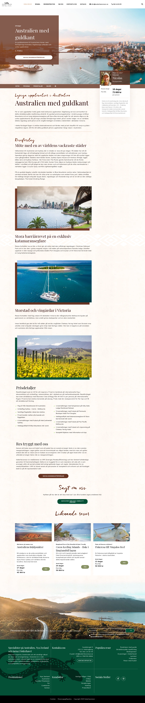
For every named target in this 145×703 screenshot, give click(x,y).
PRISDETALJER (38, 86)
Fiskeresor (133, 658)
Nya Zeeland (45, 676)
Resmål (37, 4)
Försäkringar (86, 683)
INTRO (17, 86)
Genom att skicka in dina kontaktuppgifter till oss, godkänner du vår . (110, 635)
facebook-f (118, 679)
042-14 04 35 (117, 4)
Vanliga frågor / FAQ (83, 676)
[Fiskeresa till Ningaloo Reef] (111, 532)
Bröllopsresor (132, 651)
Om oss (60, 4)
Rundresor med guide (128, 647)
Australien (46, 679)
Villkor (88, 679)
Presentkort (86, 688)
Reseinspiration (49, 4)
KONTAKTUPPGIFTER (85, 660)
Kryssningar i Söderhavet (127, 654)
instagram (123, 679)
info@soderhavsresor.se (84, 654)
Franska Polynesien (42, 681)
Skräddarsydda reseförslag (126, 649)
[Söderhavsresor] (7, 4)
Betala (88, 681)
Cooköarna (46, 685)
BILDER (48, 86)
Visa (46, 569)
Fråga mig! (116, 75)
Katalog (83, 4)
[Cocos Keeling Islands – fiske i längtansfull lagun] (72, 532)
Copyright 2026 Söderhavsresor (84, 699)
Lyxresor (133, 656)
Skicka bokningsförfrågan (33, 57)
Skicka (130, 630)
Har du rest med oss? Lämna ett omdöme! (72, 501)
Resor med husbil (130, 660)
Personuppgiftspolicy (65, 699)
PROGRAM (26, 86)
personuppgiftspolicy (96, 636)
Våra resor (28, 4)
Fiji (48, 683)
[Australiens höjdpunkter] (33, 532)
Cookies (53, 699)
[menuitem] (27, 4)
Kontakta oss (72, 4)
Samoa (47, 688)
